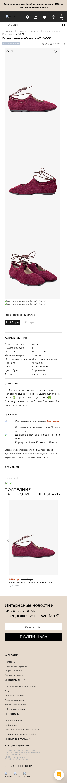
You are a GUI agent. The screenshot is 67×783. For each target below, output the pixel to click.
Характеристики (16, 337)
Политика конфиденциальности (22, 729)
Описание (11, 383)
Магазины (10, 661)
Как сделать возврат (15, 704)
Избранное (11, 725)
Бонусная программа (16, 666)
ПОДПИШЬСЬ (33, 636)
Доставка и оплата (14, 695)
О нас (8, 691)
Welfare (36, 344)
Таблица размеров (15, 709)
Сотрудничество (13, 670)
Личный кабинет (14, 720)
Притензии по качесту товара (20, 686)
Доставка (11, 414)
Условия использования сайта (21, 734)
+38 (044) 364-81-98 (17, 745)
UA (61, 19)
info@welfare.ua (20, 759)
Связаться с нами (14, 675)
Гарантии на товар (14, 700)
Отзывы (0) (59, 43)
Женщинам (39, 374)
